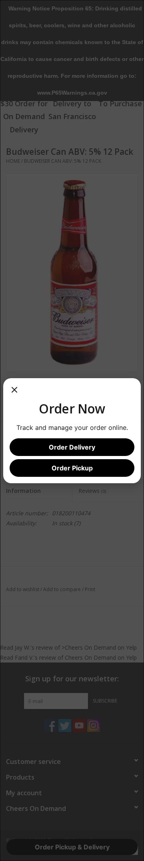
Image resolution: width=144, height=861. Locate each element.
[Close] (14, 393)
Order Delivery (72, 447)
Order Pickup (72, 468)
